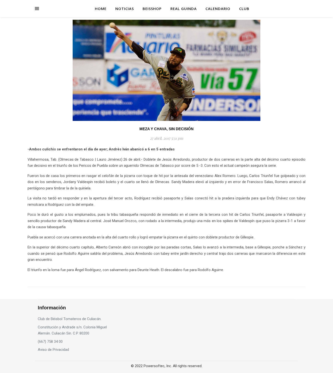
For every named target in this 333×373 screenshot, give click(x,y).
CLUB (244, 8)
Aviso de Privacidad (53, 349)
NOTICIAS (124, 8)
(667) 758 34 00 (50, 341)
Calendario (218, 8)
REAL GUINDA (183, 8)
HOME (101, 8)
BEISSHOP (152, 8)
